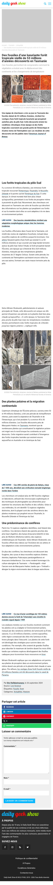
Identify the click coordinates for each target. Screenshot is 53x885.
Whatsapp (10, 726)
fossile (16, 689)
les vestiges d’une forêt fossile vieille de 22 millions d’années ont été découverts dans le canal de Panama (26, 672)
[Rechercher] (45, 4)
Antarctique (24, 191)
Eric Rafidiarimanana (15, 683)
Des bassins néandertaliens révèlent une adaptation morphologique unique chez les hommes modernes (24, 223)
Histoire (26, 692)
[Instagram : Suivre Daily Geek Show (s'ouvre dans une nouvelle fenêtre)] (12, 847)
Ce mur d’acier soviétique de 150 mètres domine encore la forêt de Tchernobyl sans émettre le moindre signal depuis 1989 (24, 617)
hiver (43, 654)
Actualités (18, 692)
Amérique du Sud (32, 194)
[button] (49, 3)
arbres (4, 240)
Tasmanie (24, 425)
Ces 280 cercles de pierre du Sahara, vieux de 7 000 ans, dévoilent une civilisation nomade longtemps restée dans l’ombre (26, 488)
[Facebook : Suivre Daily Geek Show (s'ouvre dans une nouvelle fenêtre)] (5, 847)
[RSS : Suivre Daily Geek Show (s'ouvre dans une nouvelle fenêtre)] (20, 847)
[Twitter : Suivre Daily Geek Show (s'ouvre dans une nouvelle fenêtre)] (28, 847)
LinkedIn (9, 712)
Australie (34, 191)
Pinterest (10, 716)
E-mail (7, 789)
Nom (6, 778)
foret (22, 689)
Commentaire (10, 746)
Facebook (10, 707)
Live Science (16, 686)
